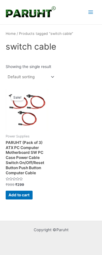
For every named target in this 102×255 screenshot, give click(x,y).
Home (11, 33)
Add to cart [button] (18, 195)
